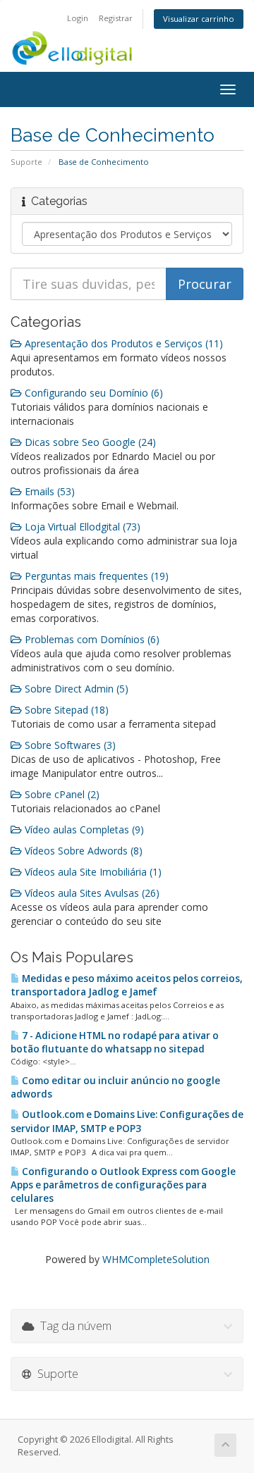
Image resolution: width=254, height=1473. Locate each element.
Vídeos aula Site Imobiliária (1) (92, 871)
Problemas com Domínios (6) (90, 639)
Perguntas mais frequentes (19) (95, 576)
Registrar (116, 18)
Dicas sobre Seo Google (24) (89, 442)
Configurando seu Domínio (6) (92, 392)
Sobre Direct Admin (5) (75, 688)
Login (77, 18)
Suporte (26, 161)
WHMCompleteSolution (156, 1259)
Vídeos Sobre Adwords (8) (82, 850)
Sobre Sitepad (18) (65, 709)
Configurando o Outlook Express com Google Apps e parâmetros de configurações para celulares (123, 1185)
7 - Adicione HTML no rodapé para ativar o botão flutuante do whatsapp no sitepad (115, 1042)
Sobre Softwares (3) (69, 745)
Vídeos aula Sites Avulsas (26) (90, 893)
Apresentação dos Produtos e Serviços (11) (122, 343)
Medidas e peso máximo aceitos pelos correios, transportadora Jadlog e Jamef (127, 985)
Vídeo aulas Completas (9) (83, 829)
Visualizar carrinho (198, 18)
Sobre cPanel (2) (60, 794)
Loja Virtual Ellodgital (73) (81, 526)
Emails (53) (48, 491)
